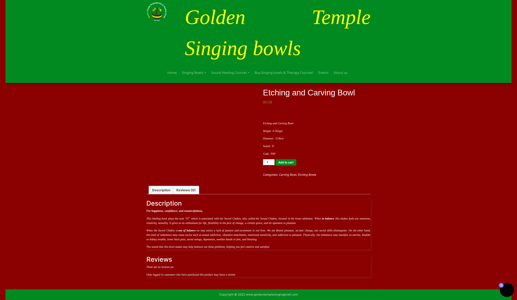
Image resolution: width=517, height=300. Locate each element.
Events (323, 72)
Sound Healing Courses (229, 72)
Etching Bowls (307, 174)
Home (172, 72)
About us (341, 72)
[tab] (161, 190)
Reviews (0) (186, 190)
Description (161, 190)
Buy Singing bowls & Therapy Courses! (284, 72)
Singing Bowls (192, 72)
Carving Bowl (287, 174)
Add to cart (285, 162)
